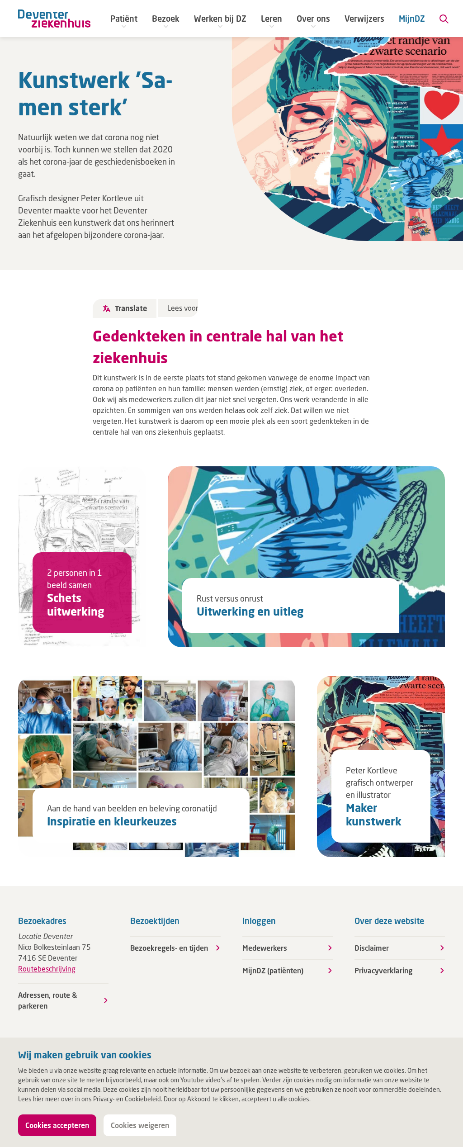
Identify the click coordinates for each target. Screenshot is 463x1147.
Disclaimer (371, 947)
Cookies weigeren (140, 1125)
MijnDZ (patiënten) (272, 970)
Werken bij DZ (220, 19)
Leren (271, 19)
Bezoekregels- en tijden (169, 947)
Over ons (313, 19)
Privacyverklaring (383, 970)
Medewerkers (264, 947)
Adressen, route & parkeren (47, 1000)
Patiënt (123, 19)
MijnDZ (412, 19)
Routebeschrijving (47, 968)
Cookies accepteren (57, 1125)
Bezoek (166, 19)
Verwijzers (364, 19)
